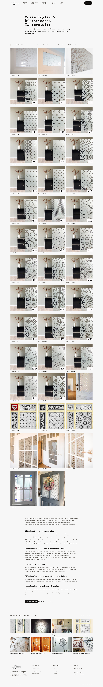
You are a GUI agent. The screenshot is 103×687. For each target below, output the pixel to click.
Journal (68, 3)
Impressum (81, 684)
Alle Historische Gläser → (84, 615)
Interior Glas (25, 3)
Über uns (61, 3)
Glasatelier (56, 670)
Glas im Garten (54, 3)
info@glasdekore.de (79, 674)
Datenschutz (89, 684)
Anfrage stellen (32, 601)
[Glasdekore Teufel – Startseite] (15, 3)
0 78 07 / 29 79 (78, 3)
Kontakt (88, 3)
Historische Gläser (34, 3)
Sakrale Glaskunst (44, 3)
